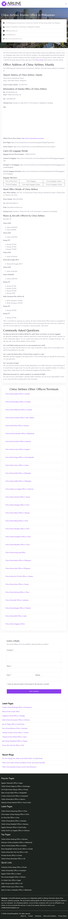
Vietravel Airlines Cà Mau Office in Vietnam (15, 733)
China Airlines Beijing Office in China (16, 521)
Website (37, 675)
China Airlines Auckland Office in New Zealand (19, 418)
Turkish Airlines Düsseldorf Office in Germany (14, 824)
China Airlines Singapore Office (15, 624)
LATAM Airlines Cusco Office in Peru (12, 887)
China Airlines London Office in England (17, 449)
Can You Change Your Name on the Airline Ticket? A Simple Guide (22, 758)
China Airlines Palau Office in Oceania (17, 426)
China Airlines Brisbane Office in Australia (18, 402)
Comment (10, 650)
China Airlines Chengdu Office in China (17, 505)
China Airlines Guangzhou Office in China (18, 537)
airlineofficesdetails (12, 914)
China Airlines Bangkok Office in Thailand (17, 608)
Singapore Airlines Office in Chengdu (13, 716)
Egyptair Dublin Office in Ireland (11, 874)
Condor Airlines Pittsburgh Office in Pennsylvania (17, 707)
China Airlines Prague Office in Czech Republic (19, 457)
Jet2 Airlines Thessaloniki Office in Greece (14, 741)
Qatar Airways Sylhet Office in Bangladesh (14, 793)
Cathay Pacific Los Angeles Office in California (15, 831)
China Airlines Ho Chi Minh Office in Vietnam (19, 576)
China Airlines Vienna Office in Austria (17, 465)
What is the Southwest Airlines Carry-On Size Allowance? (19, 767)
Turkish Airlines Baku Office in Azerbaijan (13, 870)
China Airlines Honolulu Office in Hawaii (17, 497)
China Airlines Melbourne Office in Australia (18, 410)
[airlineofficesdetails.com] (11, 4)
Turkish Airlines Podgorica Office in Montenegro (15, 786)
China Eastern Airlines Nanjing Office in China (15, 814)
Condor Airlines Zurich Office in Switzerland (14, 796)
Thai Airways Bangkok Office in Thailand (13, 877)
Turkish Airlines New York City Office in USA (14, 852)
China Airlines (39, 60)
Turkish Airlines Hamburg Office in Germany (14, 839)
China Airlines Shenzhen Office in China (17, 545)
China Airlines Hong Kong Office (15, 552)
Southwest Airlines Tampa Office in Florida (14, 867)
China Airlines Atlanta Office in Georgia (17, 513)
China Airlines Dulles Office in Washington (18, 473)
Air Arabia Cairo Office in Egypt (11, 880)
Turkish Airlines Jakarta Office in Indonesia (13, 821)
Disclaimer (38, 916)
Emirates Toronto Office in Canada (11, 855)
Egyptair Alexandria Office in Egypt (12, 783)
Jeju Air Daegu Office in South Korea (13, 724)
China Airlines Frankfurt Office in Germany (18, 441)
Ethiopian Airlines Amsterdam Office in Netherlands (16, 842)
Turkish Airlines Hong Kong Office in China (14, 811)
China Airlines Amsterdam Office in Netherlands (19, 433)
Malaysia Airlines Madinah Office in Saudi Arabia (16, 802)
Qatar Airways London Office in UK (11, 883)
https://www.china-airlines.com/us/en (33, 138)
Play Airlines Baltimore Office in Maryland (14, 728)
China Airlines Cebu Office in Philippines (17, 568)
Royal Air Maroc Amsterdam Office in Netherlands (16, 890)
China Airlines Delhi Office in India (15, 616)
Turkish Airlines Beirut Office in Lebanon (13, 799)
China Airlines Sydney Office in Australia (17, 394)
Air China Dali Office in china (10, 818)
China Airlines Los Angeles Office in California (19, 489)
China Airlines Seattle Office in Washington (18, 481)
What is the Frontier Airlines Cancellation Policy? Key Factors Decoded (23, 763)
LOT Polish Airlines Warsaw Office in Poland (14, 790)
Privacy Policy (62, 916)
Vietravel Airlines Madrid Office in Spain (14, 737)
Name (9, 666)
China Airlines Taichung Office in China (17, 592)
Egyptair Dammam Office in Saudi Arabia (13, 827)
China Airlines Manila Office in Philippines (18, 560)
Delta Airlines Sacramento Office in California (16, 720)
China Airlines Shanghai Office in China (17, 529)
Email (9, 675)
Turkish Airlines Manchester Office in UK (13, 859)
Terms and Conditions (49, 916)
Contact (30, 916)
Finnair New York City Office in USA (13, 745)
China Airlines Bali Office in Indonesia (16, 600)
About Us (23, 916)
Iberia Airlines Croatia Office (11, 712)
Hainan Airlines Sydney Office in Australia (13, 846)
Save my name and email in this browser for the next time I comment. (28, 684)
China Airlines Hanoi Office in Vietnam (17, 584)
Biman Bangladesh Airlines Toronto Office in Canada (17, 849)
